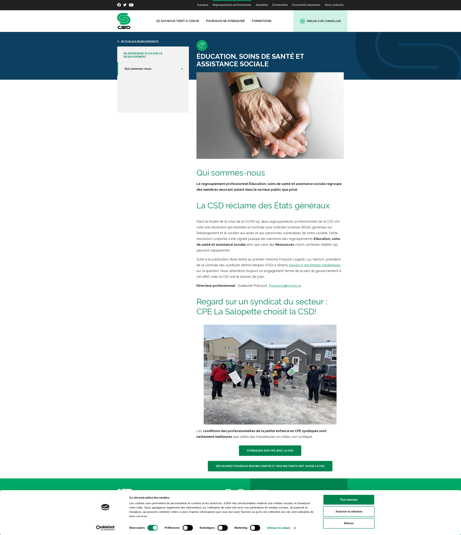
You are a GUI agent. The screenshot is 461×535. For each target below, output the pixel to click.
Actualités (262, 4)
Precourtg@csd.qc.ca (285, 286)
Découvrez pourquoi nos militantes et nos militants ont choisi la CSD (270, 466)
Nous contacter (334, 4)
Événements (280, 4)
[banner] (123, 21)
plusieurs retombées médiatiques (315, 265)
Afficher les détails (279, 527)
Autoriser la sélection (348, 511)
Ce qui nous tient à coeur (177, 21)
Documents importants (306, 4)
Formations (261, 21)
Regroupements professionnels (232, 4)
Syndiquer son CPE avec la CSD (270, 450)
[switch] (188, 528)
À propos (202, 4)
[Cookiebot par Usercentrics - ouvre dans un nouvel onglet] (105, 528)
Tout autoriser (349, 499)
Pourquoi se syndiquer (225, 21)
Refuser (349, 523)
